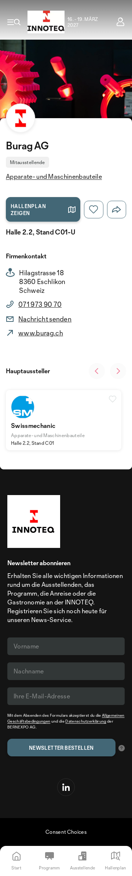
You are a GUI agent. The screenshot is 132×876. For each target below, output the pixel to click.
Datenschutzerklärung (85, 721)
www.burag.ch (40, 333)
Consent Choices (66, 832)
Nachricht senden (45, 319)
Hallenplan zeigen (28, 209)
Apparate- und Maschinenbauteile (54, 176)
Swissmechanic (33, 425)
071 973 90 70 (40, 304)
